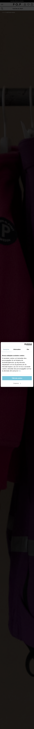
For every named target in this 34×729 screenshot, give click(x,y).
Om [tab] (28, 349)
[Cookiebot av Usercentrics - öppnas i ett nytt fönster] (24, 344)
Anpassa (16, 383)
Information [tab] (17, 349)
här (20, 371)
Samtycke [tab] (6, 349)
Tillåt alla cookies (17, 378)
